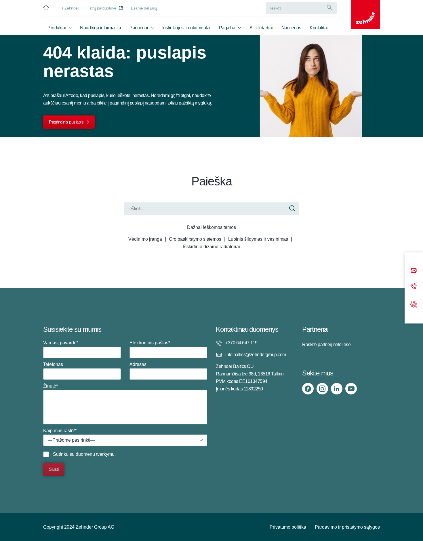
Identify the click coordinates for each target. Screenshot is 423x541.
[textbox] (125, 440)
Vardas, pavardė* (60, 342)
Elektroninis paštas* (149, 342)
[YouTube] (351, 388)
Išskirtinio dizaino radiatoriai (211, 246)
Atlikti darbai (261, 27)
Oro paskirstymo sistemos (195, 239)
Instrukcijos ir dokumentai (186, 27)
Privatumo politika (288, 527)
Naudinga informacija (100, 27)
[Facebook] (308, 388)
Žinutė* (50, 386)
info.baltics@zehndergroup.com (255, 354)
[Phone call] (413, 286)
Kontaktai (319, 27)
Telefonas (53, 364)
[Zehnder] (365, 14)
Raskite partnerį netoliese (326, 344)
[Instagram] (322, 388)
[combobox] (125, 440)
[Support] (413, 303)
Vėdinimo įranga (145, 239)
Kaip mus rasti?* (69, 435)
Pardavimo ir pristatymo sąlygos (347, 527)
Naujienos (291, 27)
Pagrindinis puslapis (66, 121)
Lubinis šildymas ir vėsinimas (258, 239)
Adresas (137, 364)
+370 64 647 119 (241, 342)
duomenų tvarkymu (95, 454)
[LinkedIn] (336, 388)
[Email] (413, 271)
